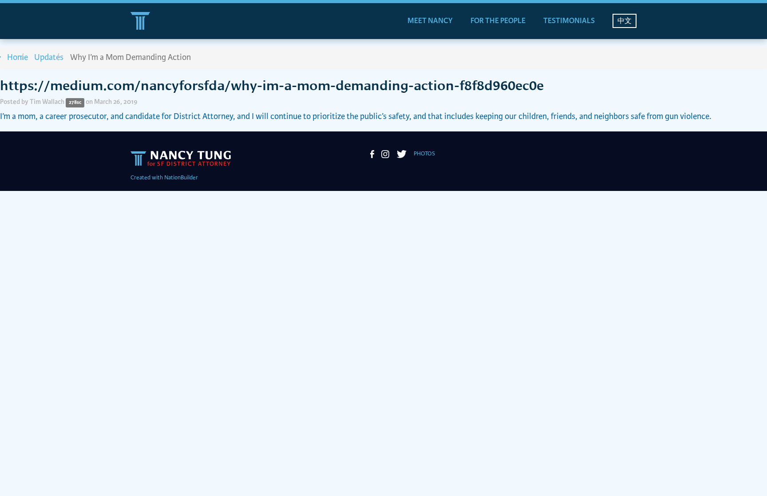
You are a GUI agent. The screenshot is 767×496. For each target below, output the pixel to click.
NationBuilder (181, 178)
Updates (48, 57)
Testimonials (569, 21)
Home (17, 57)
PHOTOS (424, 154)
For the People (498, 21)
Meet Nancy (430, 21)
